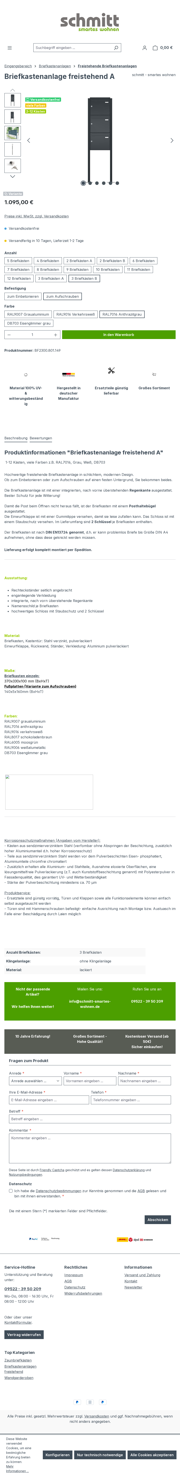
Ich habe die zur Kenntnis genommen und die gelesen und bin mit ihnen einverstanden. (90, 1193)
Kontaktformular (18, 1322)
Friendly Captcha (52, 1170)
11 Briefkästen (138, 269)
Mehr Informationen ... (17, 1469)
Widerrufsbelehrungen (83, 1293)
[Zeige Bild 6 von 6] (117, 183)
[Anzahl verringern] (9, 334)
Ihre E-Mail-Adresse (27, 1092)
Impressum (73, 1275)
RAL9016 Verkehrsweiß (75, 314)
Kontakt (130, 1281)
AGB (141, 1191)
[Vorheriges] (28, 140)
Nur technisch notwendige (100, 1455)
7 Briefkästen (18, 269)
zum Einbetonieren (23, 296)
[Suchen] (116, 47)
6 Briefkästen (144, 261)
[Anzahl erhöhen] (55, 334)
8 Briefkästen (48, 269)
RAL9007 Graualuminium (28, 314)
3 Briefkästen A (51, 278)
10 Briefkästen (108, 269)
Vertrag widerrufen (24, 1334)
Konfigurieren (58, 1455)
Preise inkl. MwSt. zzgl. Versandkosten (36, 216)
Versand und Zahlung (142, 1275)
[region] (90, 140)
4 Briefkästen (48, 261)
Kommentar (20, 1130)
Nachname (128, 1073)
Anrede (16, 1073)
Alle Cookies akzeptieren (152, 1455)
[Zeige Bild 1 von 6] (83, 183)
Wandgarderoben (18, 1378)
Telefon (99, 1092)
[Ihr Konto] (144, 47)
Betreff (16, 1111)
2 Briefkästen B (112, 261)
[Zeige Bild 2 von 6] (90, 183)
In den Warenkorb (118, 334)
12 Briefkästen (19, 278)
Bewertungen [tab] (41, 438)
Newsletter (133, 1287)
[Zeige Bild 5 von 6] (110, 183)
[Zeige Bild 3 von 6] (97, 183)
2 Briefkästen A (79, 261)
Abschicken (158, 1220)
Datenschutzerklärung (129, 1170)
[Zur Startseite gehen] (90, 21)
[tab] (15, 438)
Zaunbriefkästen (18, 1360)
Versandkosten (96, 1416)
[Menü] (9, 47)
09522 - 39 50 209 (22, 1289)
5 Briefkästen (18, 261)
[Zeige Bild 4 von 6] (104, 183)
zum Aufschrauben (62, 296)
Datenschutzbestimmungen (58, 1191)
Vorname (73, 1073)
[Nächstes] (172, 140)
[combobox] (72, 47)
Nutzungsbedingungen (25, 1174)
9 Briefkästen (77, 269)
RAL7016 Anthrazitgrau (122, 314)
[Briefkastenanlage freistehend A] (100, 140)
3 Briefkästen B (84, 278)
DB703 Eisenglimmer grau (28, 323)
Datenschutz (74, 1287)
